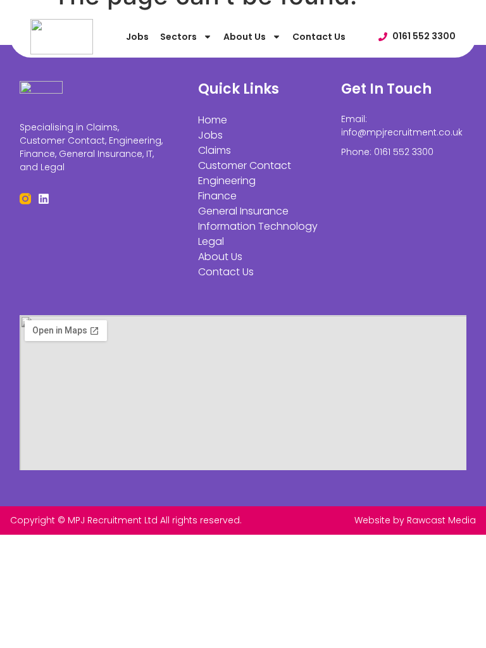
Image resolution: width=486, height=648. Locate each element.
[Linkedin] (43, 198)
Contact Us (319, 36)
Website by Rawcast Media (415, 520)
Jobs (137, 36)
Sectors (178, 36)
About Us (244, 36)
